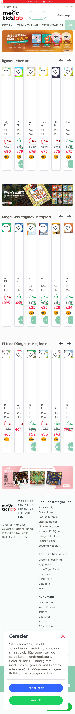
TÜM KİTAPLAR (27, 25)
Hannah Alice (6, 285)
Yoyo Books (31, 129)
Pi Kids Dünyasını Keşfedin (24, 343)
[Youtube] (68, 686)
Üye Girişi (44, 616)
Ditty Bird (44, 583)
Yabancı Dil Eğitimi (50, 531)
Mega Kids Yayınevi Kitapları (26, 217)
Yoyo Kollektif (6, 129)
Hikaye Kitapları (48, 536)
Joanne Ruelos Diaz (19, 285)
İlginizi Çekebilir (15, 61)
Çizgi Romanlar (48, 521)
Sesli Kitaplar (46, 507)
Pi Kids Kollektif (19, 412)
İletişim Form (10, 6)
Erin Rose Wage (6, 412)
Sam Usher (43, 285)
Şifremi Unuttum (48, 626)
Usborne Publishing (50, 559)
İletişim (43, 611)
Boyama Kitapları (49, 545)
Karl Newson (68, 285)
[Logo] (13, 15)
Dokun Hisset (46, 512)
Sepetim (43, 621)
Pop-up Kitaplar (48, 516)
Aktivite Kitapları (49, 526)
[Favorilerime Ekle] (6, 72)
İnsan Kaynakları (49, 607)
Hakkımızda (46, 602)
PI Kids (43, 588)
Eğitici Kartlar (47, 540)
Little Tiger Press (49, 569)
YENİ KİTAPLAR (52, 25)
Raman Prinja (31, 285)
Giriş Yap (63, 15)
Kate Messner (56, 285)
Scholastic (45, 574)
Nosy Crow (45, 578)
